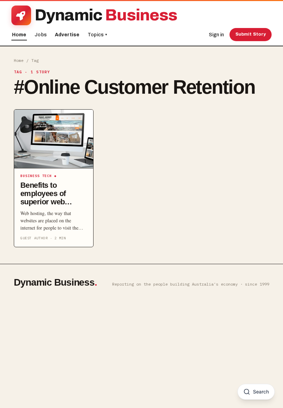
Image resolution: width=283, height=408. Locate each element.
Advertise (67, 34)
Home (19, 34)
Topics (97, 34)
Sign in (216, 34)
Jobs (41, 34)
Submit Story (250, 34)
